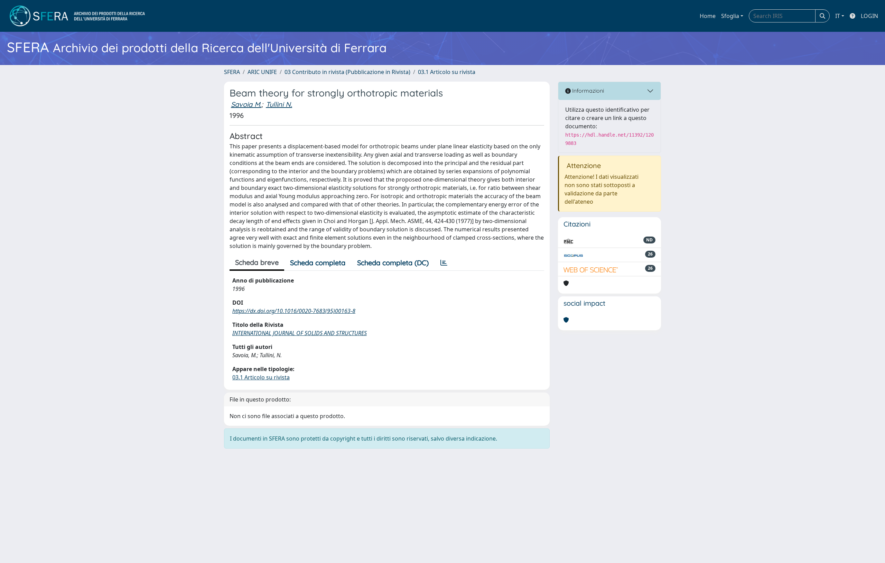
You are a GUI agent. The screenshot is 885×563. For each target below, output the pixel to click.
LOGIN (869, 16)
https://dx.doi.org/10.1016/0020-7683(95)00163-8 (293, 311)
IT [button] (837, 16)
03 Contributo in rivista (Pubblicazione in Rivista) (347, 72)
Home (708, 16)
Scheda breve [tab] (257, 262)
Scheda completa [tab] (317, 262)
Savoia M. (246, 104)
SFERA (232, 72)
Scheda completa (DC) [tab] (393, 262)
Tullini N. (279, 104)
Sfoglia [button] (730, 16)
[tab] (444, 263)
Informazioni (587, 90)
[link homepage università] (77, 16)
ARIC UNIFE (262, 72)
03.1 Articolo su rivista (446, 72)
